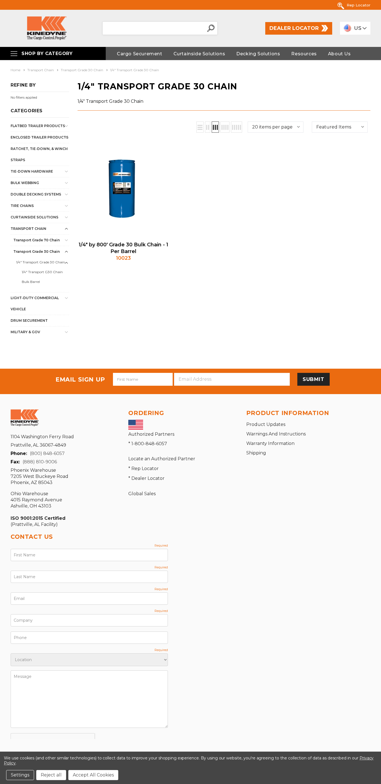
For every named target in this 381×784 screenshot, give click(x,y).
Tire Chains (22, 206)
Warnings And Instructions (276, 434)
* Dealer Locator (146, 478)
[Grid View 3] (215, 127)
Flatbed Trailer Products (38, 126)
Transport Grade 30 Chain (36, 251)
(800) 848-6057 (47, 453)
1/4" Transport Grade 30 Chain (40, 262)
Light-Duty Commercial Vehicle (35, 303)
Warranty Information (270, 443)
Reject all (51, 775)
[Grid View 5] (236, 127)
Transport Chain (28, 229)
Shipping (256, 453)
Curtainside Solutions (34, 217)
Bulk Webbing (25, 183)
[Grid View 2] (207, 127)
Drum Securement (29, 320)
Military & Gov (25, 332)
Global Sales (142, 493)
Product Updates (265, 424)
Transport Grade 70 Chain (36, 240)
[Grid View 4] (225, 127)
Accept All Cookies (93, 775)
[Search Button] (210, 28)
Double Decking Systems (36, 194)
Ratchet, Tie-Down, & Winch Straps (39, 154)
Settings (20, 775)
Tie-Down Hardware (32, 171)
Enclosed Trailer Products (39, 137)
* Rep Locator (143, 468)
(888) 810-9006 (40, 461)
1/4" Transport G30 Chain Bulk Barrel (42, 277)
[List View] (200, 127)
